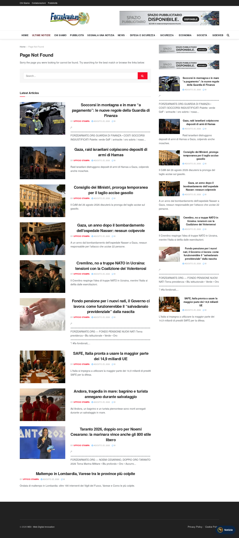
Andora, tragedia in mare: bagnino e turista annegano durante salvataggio (111, 393)
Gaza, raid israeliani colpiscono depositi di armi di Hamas (110, 151)
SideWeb (217, 35)
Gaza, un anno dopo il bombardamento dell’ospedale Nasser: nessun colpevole (111, 227)
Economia (185, 35)
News (121, 35)
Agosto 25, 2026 (101, 121)
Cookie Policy (212, 526)
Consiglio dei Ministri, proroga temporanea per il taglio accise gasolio (111, 189)
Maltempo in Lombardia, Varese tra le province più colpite (85, 473)
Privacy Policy (195, 526)
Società (202, 35)
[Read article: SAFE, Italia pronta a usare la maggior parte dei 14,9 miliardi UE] (42, 367)
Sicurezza (167, 35)
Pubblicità (52, 2)
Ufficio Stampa (81, 121)
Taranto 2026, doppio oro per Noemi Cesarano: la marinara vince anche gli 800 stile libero (111, 434)
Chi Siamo (25, 2)
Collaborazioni (39, 2)
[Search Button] (228, 35)
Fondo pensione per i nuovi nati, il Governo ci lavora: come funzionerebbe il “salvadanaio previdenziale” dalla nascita (111, 306)
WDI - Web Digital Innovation (41, 526)
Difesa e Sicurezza (142, 35)
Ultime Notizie (41, 35)
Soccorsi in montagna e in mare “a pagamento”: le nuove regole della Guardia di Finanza (111, 110)
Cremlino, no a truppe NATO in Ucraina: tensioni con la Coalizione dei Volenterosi (110, 265)
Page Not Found (36, 46)
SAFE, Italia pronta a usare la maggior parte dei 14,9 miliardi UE (111, 355)
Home (25, 35)
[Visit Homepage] (69, 18)
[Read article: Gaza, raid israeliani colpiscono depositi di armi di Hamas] (42, 163)
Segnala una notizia (100, 35)
